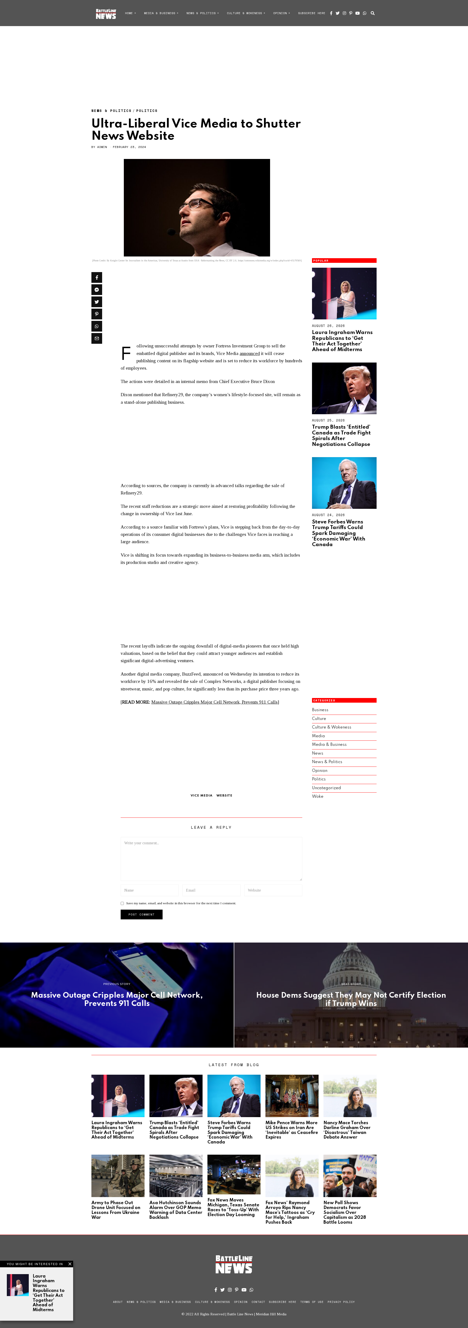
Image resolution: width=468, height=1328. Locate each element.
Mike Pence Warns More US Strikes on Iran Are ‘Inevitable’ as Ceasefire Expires (291, 1130)
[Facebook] (331, 13)
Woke (317, 797)
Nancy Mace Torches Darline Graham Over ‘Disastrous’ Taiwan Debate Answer (346, 1130)
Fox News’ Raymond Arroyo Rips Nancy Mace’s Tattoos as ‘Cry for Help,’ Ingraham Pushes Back (290, 1212)
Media (318, 736)
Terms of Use (312, 1302)
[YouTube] (357, 13)
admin (102, 147)
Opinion (280, 13)
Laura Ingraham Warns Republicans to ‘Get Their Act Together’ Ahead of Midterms (342, 341)
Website (224, 795)
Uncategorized (326, 788)
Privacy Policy (341, 1302)
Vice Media (202, 795)
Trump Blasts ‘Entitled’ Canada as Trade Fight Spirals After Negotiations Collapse (341, 435)
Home (129, 13)
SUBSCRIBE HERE (311, 13)
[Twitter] (337, 13)
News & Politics (201, 13)
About (118, 1302)
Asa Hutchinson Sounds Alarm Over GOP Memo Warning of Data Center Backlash (175, 1210)
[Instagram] (344, 13)
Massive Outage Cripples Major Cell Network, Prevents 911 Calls (214, 702)
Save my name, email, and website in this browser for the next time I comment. (181, 903)
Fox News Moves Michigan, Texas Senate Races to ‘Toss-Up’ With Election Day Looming (233, 1207)
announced (250, 353)
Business (320, 710)
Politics (147, 110)
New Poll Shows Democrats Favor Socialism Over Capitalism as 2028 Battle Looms (344, 1212)
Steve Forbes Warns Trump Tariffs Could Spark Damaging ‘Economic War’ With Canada (338, 533)
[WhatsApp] (365, 13)
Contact (258, 1302)
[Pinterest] (350, 13)
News (317, 753)
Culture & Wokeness (244, 13)
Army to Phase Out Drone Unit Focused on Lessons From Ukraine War (115, 1210)
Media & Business (159, 13)
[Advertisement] (234, 62)
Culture (319, 719)
